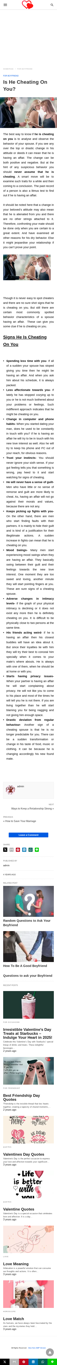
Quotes (7, 1147)
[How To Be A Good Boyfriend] (28, 946)
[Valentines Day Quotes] (28, 1129)
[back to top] (50, 1352)
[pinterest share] (18, 850)
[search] (52, 5)
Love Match (13, 1319)
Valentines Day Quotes (23, 1154)
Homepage (8, 69)
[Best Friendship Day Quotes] (28, 1071)
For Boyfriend (24, 69)
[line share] (37, 850)
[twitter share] (5, 850)
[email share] (12, 850)
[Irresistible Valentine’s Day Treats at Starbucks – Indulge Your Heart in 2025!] (28, 1005)
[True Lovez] (28, 4)
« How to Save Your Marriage (19, 821)
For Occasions (11, 1022)
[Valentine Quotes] (28, 1184)
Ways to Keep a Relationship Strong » (32, 808)
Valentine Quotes (18, 1209)
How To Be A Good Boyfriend (25, 966)
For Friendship (11, 1088)
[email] (14, 1362)
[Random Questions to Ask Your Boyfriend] (28, 901)
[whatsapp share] (30, 850)
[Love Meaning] (28, 1239)
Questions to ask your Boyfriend (27, 975)
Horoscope (9, 1311)
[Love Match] (28, 1294)
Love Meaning (16, 1264)
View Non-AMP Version (37, 1348)
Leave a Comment (28, 835)
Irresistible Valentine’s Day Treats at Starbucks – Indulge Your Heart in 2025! (27, 1033)
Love (6, 1256)
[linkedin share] (24, 850)
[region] (28, 36)
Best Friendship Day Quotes (21, 1097)
